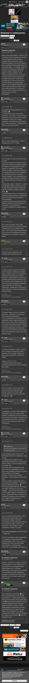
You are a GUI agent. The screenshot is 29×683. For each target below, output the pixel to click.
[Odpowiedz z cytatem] (24, 44)
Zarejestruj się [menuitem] (14, 1)
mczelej (3, 504)
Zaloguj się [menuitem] (22, 1)
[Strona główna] (14, 5)
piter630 (3, 43)
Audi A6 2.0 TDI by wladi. (8, 620)
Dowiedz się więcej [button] (6, 678)
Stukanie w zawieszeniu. (13, 33)
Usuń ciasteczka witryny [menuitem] (11, 670)
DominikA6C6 (4, 129)
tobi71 (6, 258)
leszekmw (6, 98)
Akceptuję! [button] (14, 680)
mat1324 (3, 240)
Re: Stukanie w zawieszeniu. (10, 557)
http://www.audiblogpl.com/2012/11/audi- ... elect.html (15, 532)
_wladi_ (6, 582)
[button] (18, 40)
